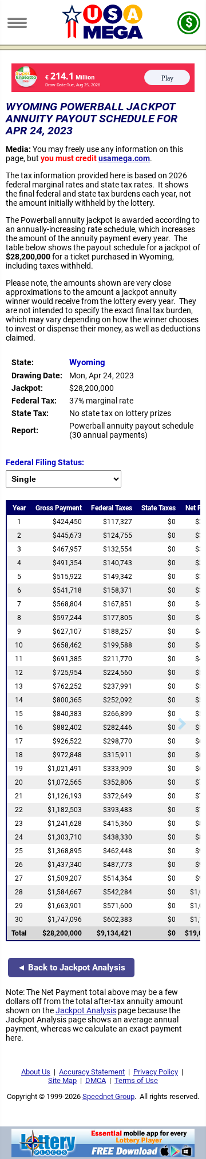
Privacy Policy (155, 1072)
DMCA (95, 1080)
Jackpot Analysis (86, 1010)
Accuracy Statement (92, 1072)
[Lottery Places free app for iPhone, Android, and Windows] (103, 1154)
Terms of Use (136, 1080)
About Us (35, 1072)
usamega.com (124, 158)
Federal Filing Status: (45, 462)
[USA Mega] (103, 36)
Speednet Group (108, 1096)
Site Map (62, 1080)
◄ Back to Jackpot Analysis (71, 967)
